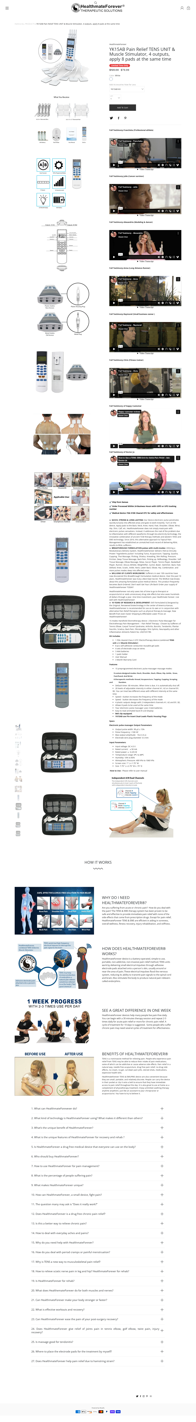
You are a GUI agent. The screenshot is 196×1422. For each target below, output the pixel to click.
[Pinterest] (126, 118)
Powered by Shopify (98, 1408)
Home (17, 24)
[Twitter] (111, 118)
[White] (111, 79)
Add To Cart (122, 108)
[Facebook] (119, 118)
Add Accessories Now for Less (122, 84)
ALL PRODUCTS (28, 24)
